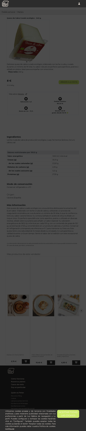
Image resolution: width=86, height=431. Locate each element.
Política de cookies (47, 426)
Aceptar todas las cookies (68, 414)
